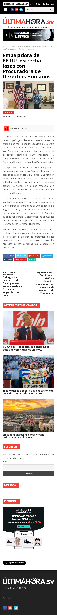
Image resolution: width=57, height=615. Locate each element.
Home (5, 46)
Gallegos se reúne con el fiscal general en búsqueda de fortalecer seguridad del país (12, 284)
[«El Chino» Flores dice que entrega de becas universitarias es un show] (28, 328)
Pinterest (21, 260)
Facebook (9, 256)
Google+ (35, 256)
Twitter (22, 256)
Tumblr (8, 260)
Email (5, 461)
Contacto (7, 598)
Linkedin (48, 256)
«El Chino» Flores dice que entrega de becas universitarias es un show (26, 348)
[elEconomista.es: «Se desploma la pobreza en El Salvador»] (28, 415)
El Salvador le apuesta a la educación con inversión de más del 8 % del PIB (28, 392)
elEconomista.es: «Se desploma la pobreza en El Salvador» (24, 436)
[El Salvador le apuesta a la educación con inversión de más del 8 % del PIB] (28, 372)
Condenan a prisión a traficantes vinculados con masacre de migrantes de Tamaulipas (45, 283)
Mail (33, 260)
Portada (12, 46)
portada (20, 46)
